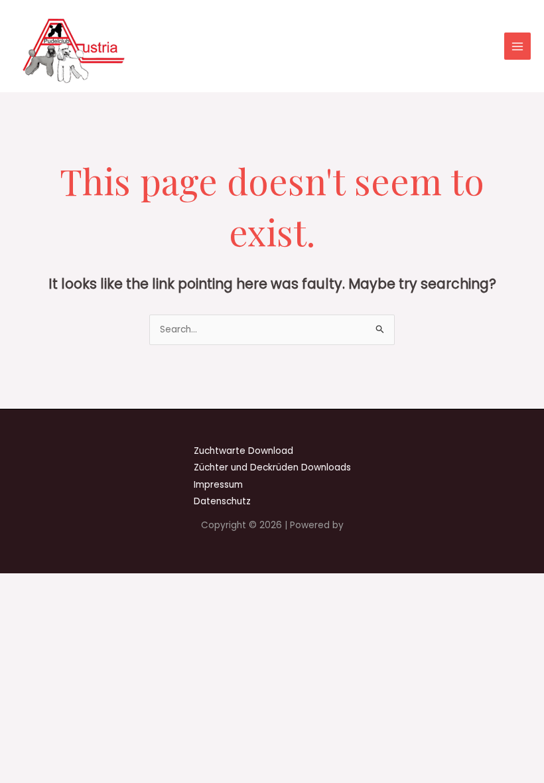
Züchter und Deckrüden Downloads (272, 467)
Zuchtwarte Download (243, 451)
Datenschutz (222, 501)
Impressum (218, 484)
